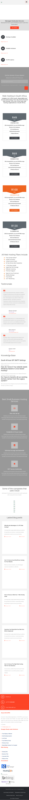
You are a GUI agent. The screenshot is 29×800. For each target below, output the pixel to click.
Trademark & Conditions (20, 792)
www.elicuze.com (12, 351)
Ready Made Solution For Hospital (9, 745)
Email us (8, 697)
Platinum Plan (5, 758)
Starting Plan (5, 751)
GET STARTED (14, 138)
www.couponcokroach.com (13, 332)
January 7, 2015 (8, 640)
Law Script (4, 738)
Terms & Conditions (10, 795)
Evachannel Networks (8, 792)
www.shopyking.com (12, 313)
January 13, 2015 (8, 569)
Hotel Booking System (7, 736)
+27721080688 (10, 702)
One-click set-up (14, 413)
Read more (3, 41)
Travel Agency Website (7, 733)
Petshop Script (5, 742)
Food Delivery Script (6, 740)
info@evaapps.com (6, 726)
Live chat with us (10, 707)
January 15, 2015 (8, 536)
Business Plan (5, 754)
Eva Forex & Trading (14, 798)
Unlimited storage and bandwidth (14, 450)
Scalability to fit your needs (14, 432)
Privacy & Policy (19, 795)
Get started (14, 27)
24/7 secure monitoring (15, 469)
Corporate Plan (5, 756)
